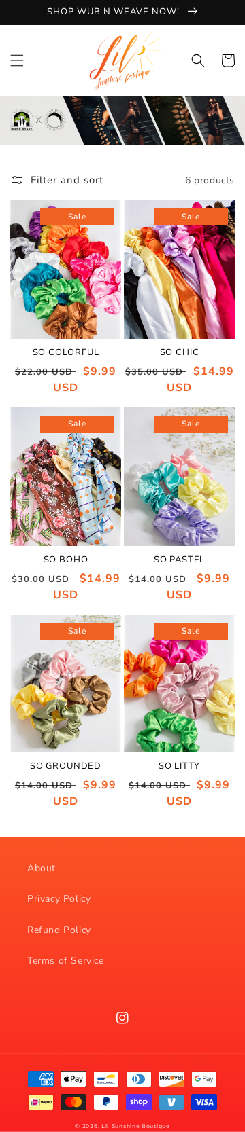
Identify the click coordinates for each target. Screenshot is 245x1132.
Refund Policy (59, 930)
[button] (17, 60)
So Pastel (179, 560)
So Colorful (66, 353)
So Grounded (65, 766)
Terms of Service (65, 960)
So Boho (66, 560)
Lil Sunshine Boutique (135, 1126)
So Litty (179, 766)
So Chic (179, 353)
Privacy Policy (59, 898)
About (41, 868)
